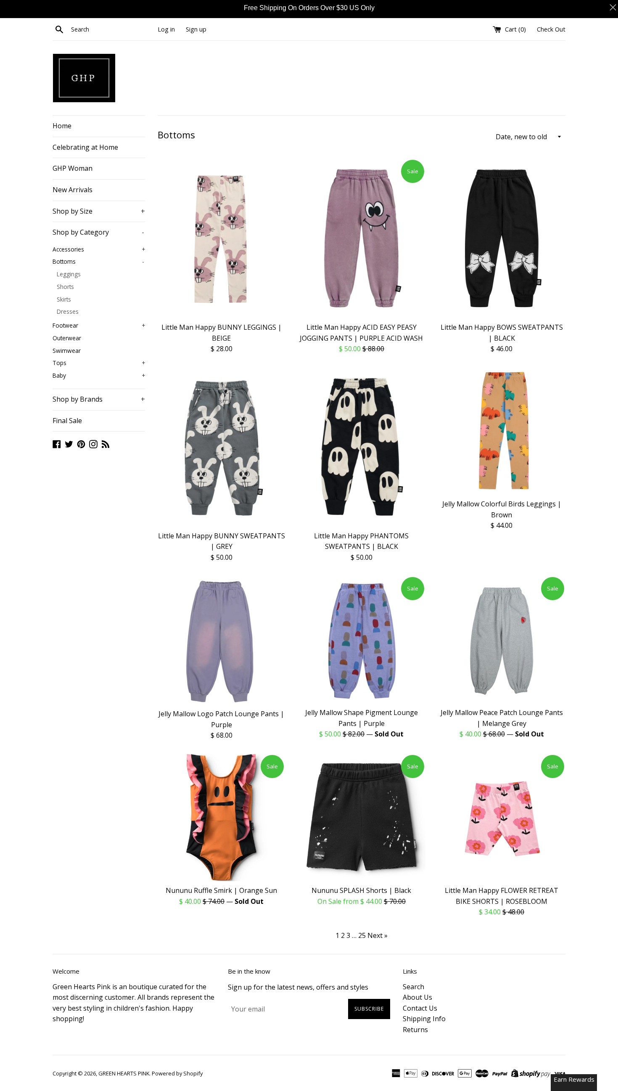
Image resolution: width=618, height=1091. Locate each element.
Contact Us (420, 1008)
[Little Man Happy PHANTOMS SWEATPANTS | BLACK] (361, 447)
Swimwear (67, 351)
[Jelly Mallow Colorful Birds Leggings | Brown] (501, 431)
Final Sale (67, 420)
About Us (417, 997)
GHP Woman (72, 168)
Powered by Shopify (177, 1073)
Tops (99, 363)
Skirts (64, 299)
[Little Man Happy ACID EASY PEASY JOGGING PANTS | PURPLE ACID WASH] (361, 238)
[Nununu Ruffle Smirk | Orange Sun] (221, 817)
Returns (415, 1029)
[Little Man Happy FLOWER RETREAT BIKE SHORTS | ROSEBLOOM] (501, 817)
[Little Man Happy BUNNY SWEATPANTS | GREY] (221, 447)
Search (413, 986)
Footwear (99, 325)
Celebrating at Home (85, 147)
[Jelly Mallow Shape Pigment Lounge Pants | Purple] (361, 639)
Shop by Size (99, 211)
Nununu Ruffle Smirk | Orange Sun (221, 890)
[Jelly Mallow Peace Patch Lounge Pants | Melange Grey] (501, 639)
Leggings (69, 274)
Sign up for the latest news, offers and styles (298, 987)
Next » (377, 935)
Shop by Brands (99, 399)
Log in (166, 29)
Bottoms (98, 261)
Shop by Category (98, 232)
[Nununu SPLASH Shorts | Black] (361, 817)
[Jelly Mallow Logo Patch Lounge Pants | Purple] (221, 640)
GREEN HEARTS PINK (123, 1073)
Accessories (99, 249)
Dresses (68, 311)
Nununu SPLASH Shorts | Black (361, 890)
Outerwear (67, 338)
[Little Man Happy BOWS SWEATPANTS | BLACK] (501, 238)
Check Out (551, 29)
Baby (99, 375)
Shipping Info (424, 1018)
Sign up (196, 29)
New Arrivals (72, 189)
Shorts (65, 287)
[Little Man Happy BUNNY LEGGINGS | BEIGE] (221, 238)
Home (62, 125)
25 (362, 935)
